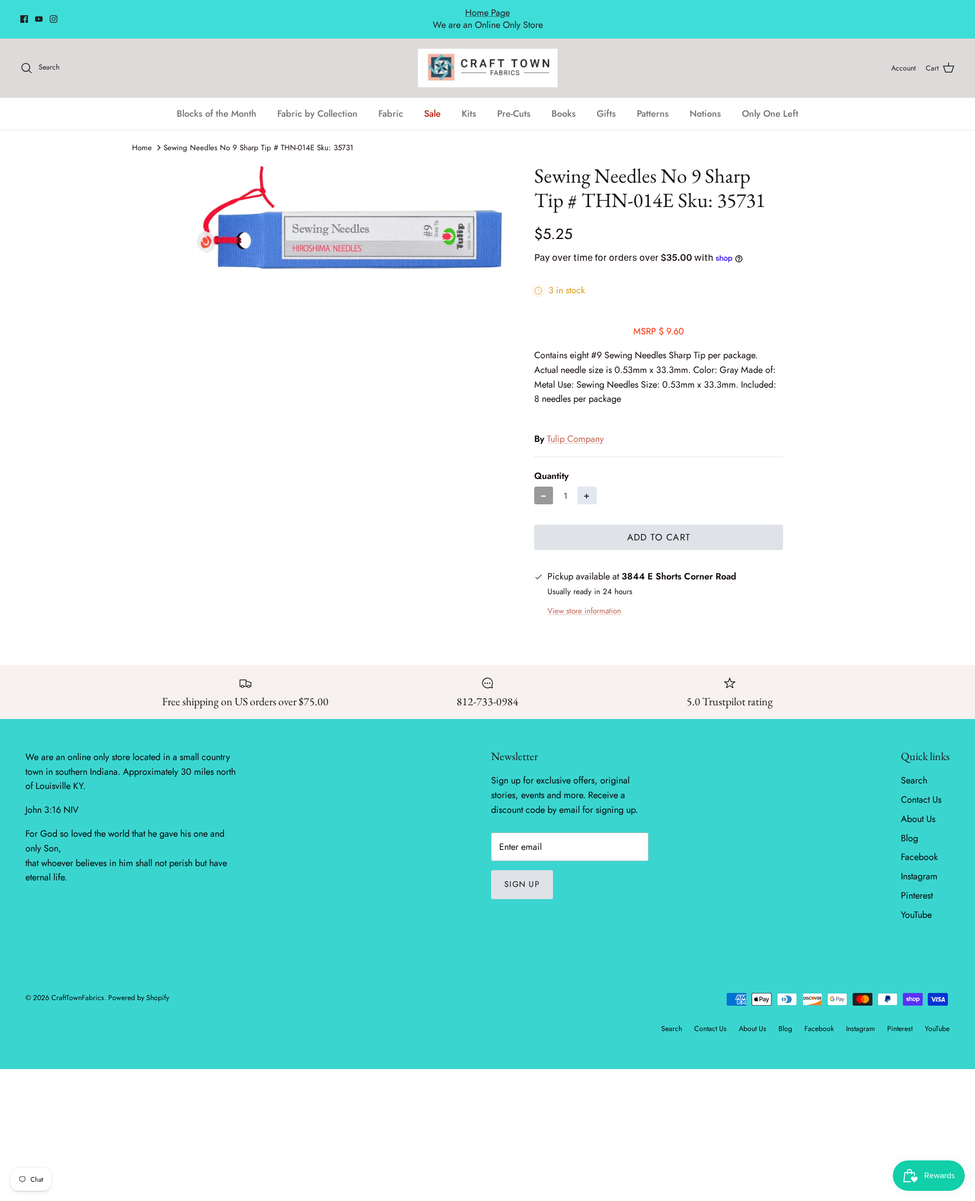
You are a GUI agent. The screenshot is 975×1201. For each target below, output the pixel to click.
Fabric (390, 102)
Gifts (606, 102)
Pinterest (917, 884)
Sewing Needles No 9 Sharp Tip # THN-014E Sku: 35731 (258, 136)
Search (914, 769)
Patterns (653, 102)
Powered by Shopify (138, 987)
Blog (909, 827)
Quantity (551, 465)
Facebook (919, 846)
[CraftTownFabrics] (488, 57)
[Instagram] (53, 13)
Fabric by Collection (317, 102)
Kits (469, 102)
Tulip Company (575, 428)
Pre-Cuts (514, 102)
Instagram (919, 865)
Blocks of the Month (216, 102)
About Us (918, 807)
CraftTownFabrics (77, 987)
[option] (352, 211)
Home (142, 136)
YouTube (916, 903)
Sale (432, 102)
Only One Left (770, 102)
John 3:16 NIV (52, 798)
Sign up (522, 873)
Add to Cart (659, 526)
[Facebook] (24, 13)
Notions (705, 102)
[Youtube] (39, 13)
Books (563, 102)
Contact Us (921, 788)
